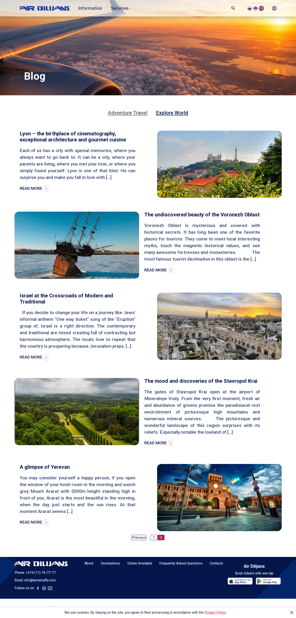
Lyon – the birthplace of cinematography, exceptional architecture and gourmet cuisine (73, 137)
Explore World (172, 113)
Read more (31, 188)
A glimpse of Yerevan (45, 467)
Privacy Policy (215, 612)
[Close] (291, 612)
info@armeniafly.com (40, 580)
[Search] (233, 8)
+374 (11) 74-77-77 (41, 573)
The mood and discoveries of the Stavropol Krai (200, 381)
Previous (139, 537)
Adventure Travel (127, 113)
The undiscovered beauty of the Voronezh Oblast (202, 215)
